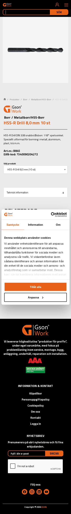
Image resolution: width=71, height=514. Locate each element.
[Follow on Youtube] (46, 491)
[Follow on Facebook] (24, 491)
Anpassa (33, 297)
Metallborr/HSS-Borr (41, 99)
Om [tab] (58, 224)
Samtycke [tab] (13, 224)
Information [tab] (35, 224)
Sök (59, 12)
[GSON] (7, 5)
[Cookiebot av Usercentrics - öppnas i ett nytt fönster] (51, 214)
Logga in (35, 424)
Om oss (35, 412)
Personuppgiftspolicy (36, 399)
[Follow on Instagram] (32, 491)
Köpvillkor (35, 393)
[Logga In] (57, 4)
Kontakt (35, 418)
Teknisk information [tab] (17, 192)
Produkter (14, 99)
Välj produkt (10, 163)
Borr (25, 99)
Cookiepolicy (35, 405)
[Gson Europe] (13, 109)
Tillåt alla (35, 286)
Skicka (54, 453)
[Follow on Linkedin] (39, 491)
